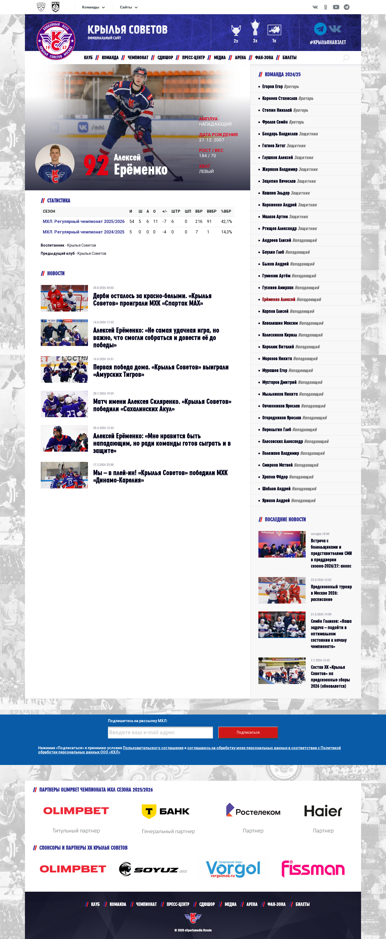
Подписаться (248, 732)
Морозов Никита (289, 358)
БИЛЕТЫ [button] (289, 57)
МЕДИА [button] (220, 57)
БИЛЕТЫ (303, 904)
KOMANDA (118, 904)
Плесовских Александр (295, 441)
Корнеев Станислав (287, 98)
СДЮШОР (207, 904)
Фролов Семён (283, 121)
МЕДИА (231, 904)
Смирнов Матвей (290, 464)
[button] (346, 57)
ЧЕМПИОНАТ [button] (138, 57)
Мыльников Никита (292, 393)
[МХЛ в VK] (315, 7)
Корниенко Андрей (289, 204)
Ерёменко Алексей (291, 299)
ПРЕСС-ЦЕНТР (178, 904)
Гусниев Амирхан (290, 287)
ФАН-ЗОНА (277, 904)
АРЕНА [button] (240, 57)
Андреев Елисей (289, 240)
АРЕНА (252, 904)
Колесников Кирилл (292, 334)
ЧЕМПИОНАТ (146, 904)
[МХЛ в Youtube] (336, 7)
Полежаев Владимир (293, 453)
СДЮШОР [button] (165, 57)
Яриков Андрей (288, 500)
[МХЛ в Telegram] (346, 7)
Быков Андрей (288, 263)
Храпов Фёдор (287, 476)
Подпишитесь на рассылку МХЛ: (138, 721)
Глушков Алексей (287, 157)
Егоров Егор (280, 86)
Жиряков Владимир (289, 169)
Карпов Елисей (288, 311)
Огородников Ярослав (294, 417)
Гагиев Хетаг (283, 145)
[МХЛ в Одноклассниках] (325, 7)
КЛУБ (95, 904)
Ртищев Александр (289, 228)
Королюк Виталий (291, 346)
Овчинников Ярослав (293, 405)
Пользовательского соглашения (153, 748)
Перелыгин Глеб (289, 429)
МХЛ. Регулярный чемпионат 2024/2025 (83, 231)
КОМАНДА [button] (110, 57)
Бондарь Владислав (290, 133)
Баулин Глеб (286, 251)
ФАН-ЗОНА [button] (264, 57)
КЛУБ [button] (88, 57)
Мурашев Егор (287, 370)
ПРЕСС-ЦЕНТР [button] (193, 57)
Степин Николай (285, 110)
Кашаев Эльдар (286, 192)
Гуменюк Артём (289, 275)
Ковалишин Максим (292, 322)
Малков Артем (285, 216)
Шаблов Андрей (289, 488)
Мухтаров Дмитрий (292, 382)
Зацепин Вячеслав (289, 180)
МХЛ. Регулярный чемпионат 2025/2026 (83, 221)
